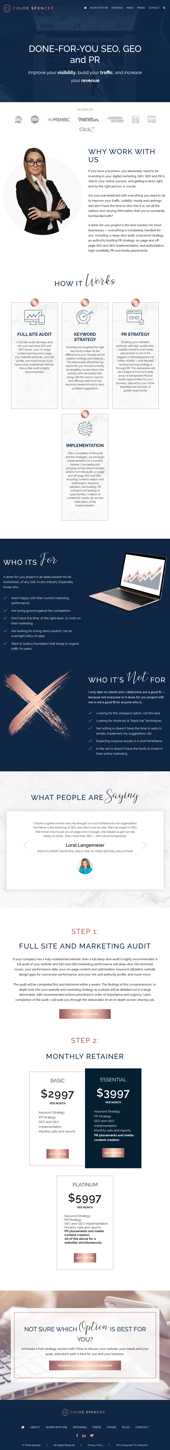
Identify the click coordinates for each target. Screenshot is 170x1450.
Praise (111, 1427)
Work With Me (56, 1427)
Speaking (80, 1427)
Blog (126, 1427)
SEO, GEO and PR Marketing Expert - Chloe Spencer (28, 8)
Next (144, 845)
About (35, 1427)
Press (96, 1427)
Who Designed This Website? (132, 1445)
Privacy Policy (95, 1445)
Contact (142, 1427)
